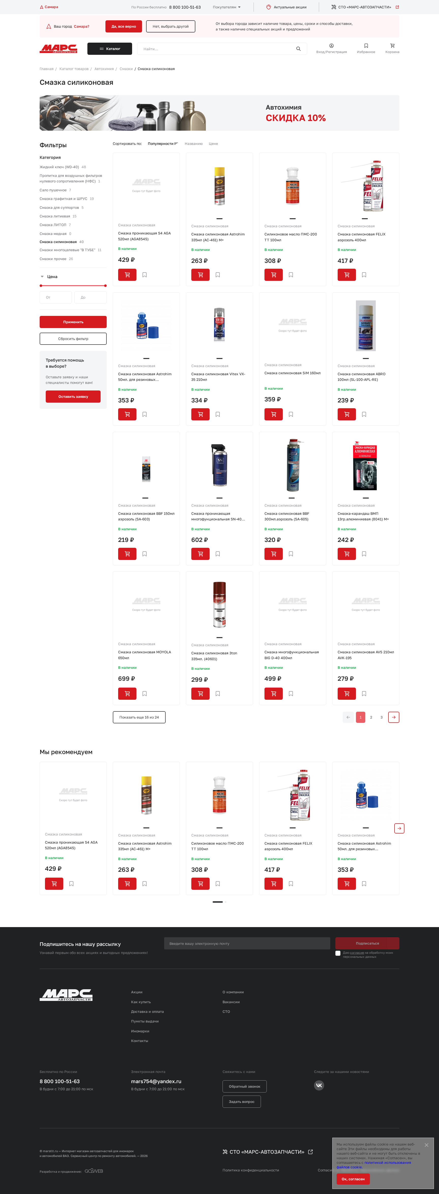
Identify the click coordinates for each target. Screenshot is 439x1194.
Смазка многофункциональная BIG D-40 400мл (291, 655)
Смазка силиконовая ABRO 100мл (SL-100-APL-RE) (361, 377)
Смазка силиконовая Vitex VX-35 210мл (218, 377)
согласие (357, 952)
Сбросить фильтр (73, 338)
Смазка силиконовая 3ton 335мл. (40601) (214, 656)
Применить (73, 322)
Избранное (366, 52)
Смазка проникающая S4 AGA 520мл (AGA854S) (144, 236)
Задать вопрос (242, 1101)
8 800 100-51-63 (185, 7)
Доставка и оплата (147, 1011)
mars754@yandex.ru (156, 1081)
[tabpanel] (73, 828)
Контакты (139, 1040)
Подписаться (367, 943)
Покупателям (224, 7)
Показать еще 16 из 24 (139, 717)
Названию (194, 143)
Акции (137, 992)
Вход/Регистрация (331, 52)
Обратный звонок (244, 1086)
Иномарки (140, 1031)
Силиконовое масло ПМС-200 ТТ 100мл (290, 237)
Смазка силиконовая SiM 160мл (292, 373)
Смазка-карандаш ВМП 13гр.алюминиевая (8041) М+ (363, 516)
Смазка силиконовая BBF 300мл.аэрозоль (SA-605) (286, 516)
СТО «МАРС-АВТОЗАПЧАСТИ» (364, 7)
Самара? (81, 26)
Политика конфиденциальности (251, 1170)
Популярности (161, 143)
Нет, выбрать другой (171, 26)
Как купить (141, 1002)
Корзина (392, 52)
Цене (213, 143)
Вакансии (231, 1002)
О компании (233, 992)
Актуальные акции (290, 7)
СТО (226, 1011)
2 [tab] (225, 902)
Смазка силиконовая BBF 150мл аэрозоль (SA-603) (146, 516)
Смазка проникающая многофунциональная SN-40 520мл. (216, 516)
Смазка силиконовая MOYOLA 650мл (144, 655)
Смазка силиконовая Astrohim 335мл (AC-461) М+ (218, 237)
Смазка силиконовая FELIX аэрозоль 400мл (361, 237)
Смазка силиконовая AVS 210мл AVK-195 (366, 655)
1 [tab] (218, 902)
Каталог (113, 48)
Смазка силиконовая (136, 225)
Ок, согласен (353, 1179)
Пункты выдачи (145, 1021)
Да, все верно (124, 26)
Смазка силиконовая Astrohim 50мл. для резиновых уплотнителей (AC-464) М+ (144, 377)
